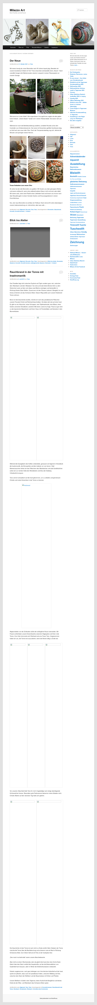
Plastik (81, 207)
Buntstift (73, 176)
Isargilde (72, 191)
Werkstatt (47, 263)
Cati (71, 136)
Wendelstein (23, 989)
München (79, 204)
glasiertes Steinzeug (78, 181)
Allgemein (22, 209)
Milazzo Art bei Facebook (77, 267)
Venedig (84, 232)
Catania (46, 47)
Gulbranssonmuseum (77, 184)
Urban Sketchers (75, 232)
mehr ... (76, 65)
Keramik (12, 211)
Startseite (13, 47)
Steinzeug (73, 217)
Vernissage (73, 234)
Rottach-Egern (75, 212)
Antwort (27, 211)
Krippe (84, 198)
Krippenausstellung (76, 200)
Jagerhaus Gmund (75, 195)
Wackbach (16, 989)
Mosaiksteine (73, 204)
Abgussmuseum (75, 154)
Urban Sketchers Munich (77, 261)
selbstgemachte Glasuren (38, 263)
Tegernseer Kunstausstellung (77, 222)
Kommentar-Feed (75, 278)
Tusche (83, 224)
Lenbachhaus (73, 202)
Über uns (21, 47)
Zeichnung (77, 242)
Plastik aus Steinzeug (76, 209)
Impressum (55, 47)
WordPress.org (74, 280)
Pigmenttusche (74, 207)
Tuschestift (77, 228)
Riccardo (28, 209)
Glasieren (12, 263)
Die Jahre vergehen (75, 120)
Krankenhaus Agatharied (76, 198)
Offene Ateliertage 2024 (77, 100)
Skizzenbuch (80, 215)
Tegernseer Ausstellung (78, 220)
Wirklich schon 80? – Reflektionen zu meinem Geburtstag (78, 104)
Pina (27, 47)
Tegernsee (80, 217)
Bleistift (75, 173)
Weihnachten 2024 (75, 86)
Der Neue (15, 60)
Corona (84, 176)
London (80, 202)
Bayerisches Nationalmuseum (75, 168)
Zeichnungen (74, 245)
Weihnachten (81, 234)
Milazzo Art (17, 10)
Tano (32, 209)
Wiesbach (29, 989)
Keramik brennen (19, 211)
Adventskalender (77, 156)
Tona (31, 64)
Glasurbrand (57, 209)
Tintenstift (74, 225)
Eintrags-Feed (74, 276)
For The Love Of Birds (75, 179)
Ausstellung (77, 164)
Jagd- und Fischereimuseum (77, 193)
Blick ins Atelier (19, 220)
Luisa (71, 138)
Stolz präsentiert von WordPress (48, 998)
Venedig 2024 (74, 98)
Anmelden (73, 274)
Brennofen (51, 209)
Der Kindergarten (75, 72)
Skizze (73, 214)
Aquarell (74, 159)
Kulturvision (73, 265)
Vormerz (72, 92)
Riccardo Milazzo (36, 47)
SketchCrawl (84, 212)
